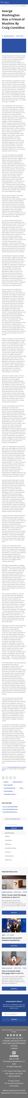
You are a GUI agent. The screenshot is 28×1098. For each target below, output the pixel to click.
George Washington (9, 788)
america (6, 782)
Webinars (7, 836)
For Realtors (8, 852)
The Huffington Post (10, 794)
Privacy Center (14, 1081)
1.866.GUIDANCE (14, 1076)
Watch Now (14, 945)
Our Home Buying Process (10, 809)
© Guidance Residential (12, 1061)
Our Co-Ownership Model (10, 806)
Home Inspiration (9, 856)
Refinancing (8, 844)
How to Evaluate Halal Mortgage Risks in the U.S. (13, 972)
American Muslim (17, 782)
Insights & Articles (9, 36)
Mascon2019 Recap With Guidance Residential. (12, 939)
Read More (14, 912)
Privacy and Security (14, 1038)
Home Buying (8, 840)
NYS (23, 1090)
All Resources (8, 860)
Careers (14, 1048)
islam (21, 788)
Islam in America (8, 791)
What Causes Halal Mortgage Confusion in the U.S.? (14, 896)
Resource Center (7, 5)
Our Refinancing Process (10, 812)
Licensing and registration (14, 1041)
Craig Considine (8, 785)
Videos (3, 935)
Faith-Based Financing (15, 5)
